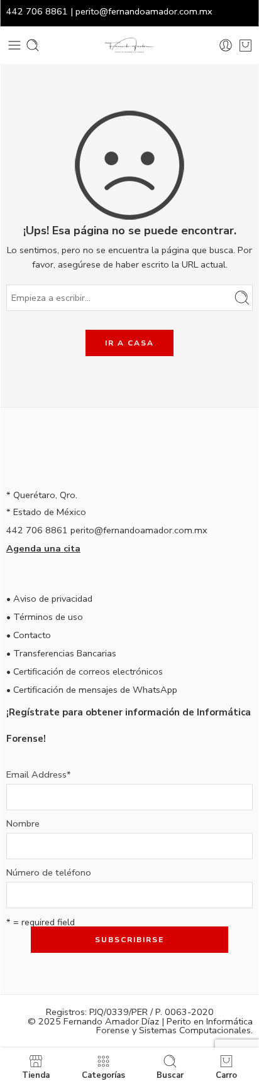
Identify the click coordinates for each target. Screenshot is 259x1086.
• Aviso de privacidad (49, 598)
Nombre (23, 823)
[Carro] (245, 45)
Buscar (170, 1075)
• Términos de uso (44, 617)
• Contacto (28, 635)
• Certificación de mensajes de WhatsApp (91, 689)
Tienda (36, 1075)
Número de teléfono (48, 872)
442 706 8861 (37, 11)
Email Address (38, 774)
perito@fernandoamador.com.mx (143, 11)
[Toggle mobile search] (33, 45)
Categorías (103, 1075)
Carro (226, 1075)
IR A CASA (129, 343)
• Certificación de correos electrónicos (84, 671)
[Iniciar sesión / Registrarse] (225, 45)
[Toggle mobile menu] (14, 45)
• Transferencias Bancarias (61, 653)
